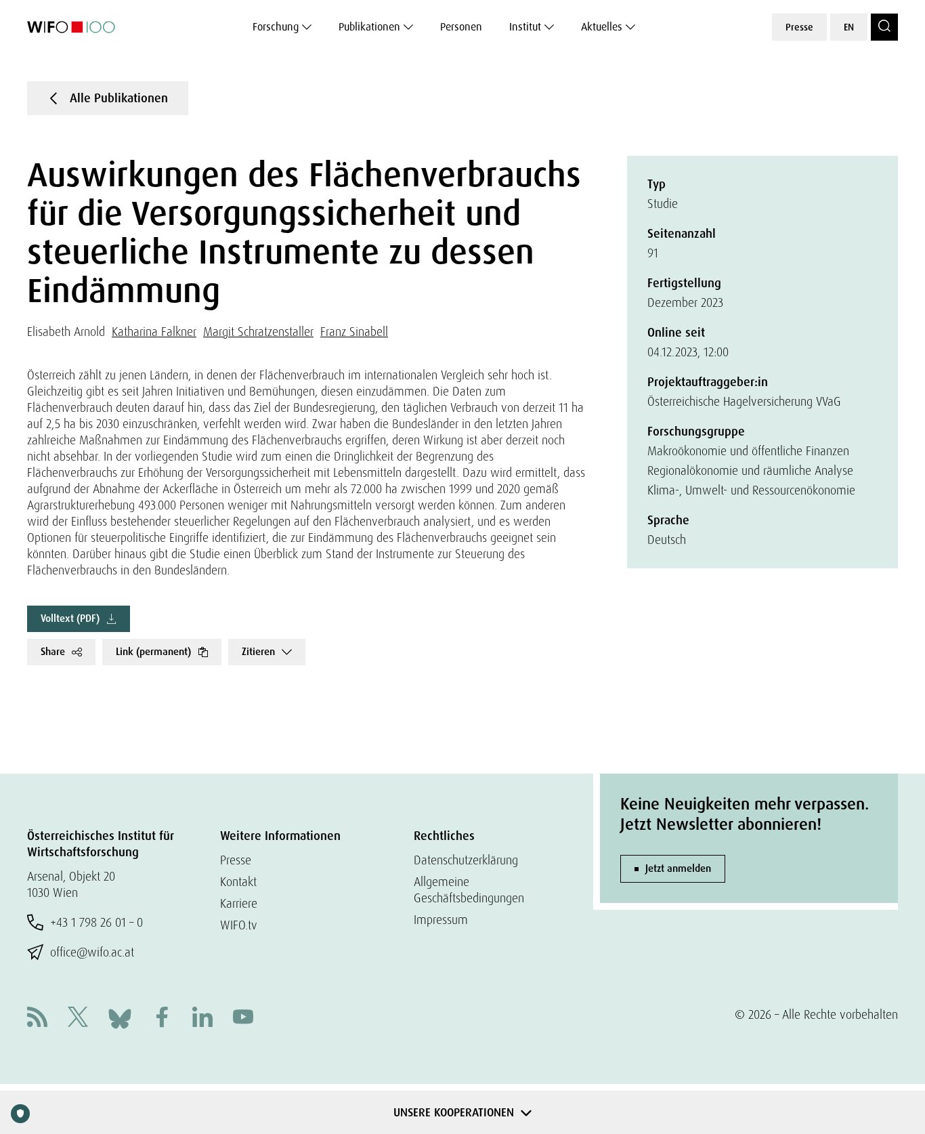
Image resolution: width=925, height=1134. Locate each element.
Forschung (276, 27)
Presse (799, 27)
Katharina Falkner (154, 331)
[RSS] (37, 1018)
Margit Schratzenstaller (258, 331)
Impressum (441, 919)
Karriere (238, 903)
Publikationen (369, 27)
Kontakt (238, 881)
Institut (525, 27)
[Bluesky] (119, 1017)
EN (849, 27)
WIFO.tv (238, 925)
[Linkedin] (202, 1018)
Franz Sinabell (354, 331)
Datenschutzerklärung (466, 860)
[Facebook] (162, 1018)
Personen (461, 27)
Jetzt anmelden (678, 868)
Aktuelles (601, 27)
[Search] (884, 27)
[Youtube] (243, 1018)
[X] (78, 1018)
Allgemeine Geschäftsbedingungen (469, 890)
